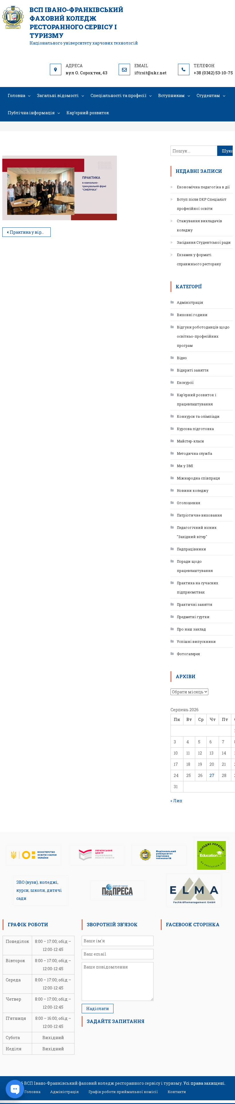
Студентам (208, 95)
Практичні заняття (194, 604)
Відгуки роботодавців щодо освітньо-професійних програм (203, 336)
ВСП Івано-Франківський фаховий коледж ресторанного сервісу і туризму (76, 22)
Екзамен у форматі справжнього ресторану (199, 259)
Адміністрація (190, 302)
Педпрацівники (191, 549)
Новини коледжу (192, 490)
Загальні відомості (58, 95)
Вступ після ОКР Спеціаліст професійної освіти (201, 204)
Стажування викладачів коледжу (199, 225)
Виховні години (192, 314)
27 (211, 775)
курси (22, 890)
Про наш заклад (191, 629)
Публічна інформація (31, 112)
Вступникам (171, 95)
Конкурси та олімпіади (198, 416)
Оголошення (188, 502)
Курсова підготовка (195, 428)
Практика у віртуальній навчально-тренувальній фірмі (30, 232)
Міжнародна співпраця (198, 478)
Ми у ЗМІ (185, 465)
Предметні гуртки (193, 616)
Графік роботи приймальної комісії (123, 1091)
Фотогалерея (188, 653)
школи (37, 890)
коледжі (49, 882)
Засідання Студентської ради (204, 242)
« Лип (176, 800)
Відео (182, 357)
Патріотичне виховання (199, 515)
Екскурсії (185, 382)
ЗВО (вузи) (27, 882)
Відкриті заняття (192, 370)
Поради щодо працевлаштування (195, 566)
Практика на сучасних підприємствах (197, 587)
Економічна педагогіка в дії (203, 187)
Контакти (177, 1091)
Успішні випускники (196, 641)
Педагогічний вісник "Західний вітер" (197, 532)
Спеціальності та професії (118, 95)
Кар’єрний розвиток (87, 112)
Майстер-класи (190, 441)
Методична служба (194, 453)
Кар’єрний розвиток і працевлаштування (196, 399)
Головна (16, 95)
